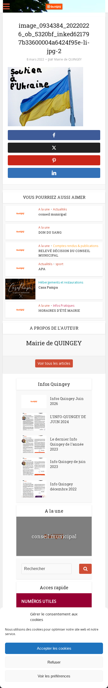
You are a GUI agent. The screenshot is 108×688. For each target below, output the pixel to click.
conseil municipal (52, 214)
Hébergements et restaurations (60, 282)
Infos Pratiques (63, 305)
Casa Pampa (48, 287)
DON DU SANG (50, 232)
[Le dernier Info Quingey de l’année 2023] (35, 444)
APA (41, 269)
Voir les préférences (54, 676)
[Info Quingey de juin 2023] (35, 466)
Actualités (60, 209)
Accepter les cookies (54, 648)
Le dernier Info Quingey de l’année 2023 (67, 444)
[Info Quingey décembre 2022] (35, 489)
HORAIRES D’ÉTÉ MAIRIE (59, 310)
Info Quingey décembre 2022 (63, 486)
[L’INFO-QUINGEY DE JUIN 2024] (35, 421)
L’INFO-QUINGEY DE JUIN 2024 (68, 419)
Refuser (54, 662)
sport (59, 264)
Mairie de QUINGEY (68, 59)
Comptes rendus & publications (75, 246)
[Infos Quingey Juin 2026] (35, 401)
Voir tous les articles (54, 363)
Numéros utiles (38, 601)
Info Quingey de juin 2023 (68, 464)
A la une (44, 209)
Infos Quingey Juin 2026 (67, 401)
